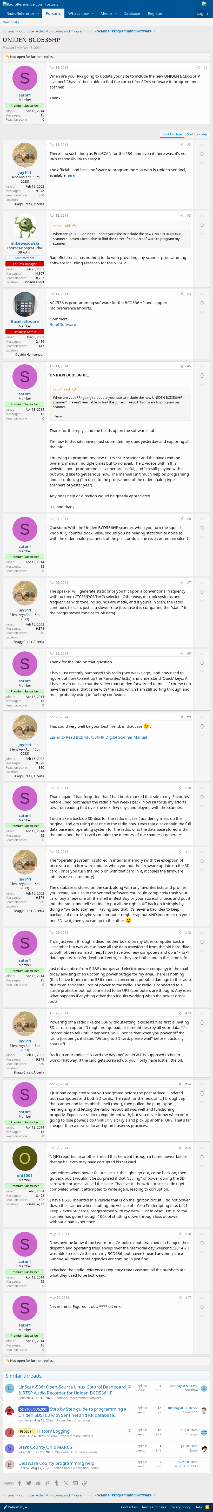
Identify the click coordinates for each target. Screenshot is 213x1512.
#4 (189, 294)
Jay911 (24, 172)
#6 (189, 519)
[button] (38, 13)
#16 (188, 1234)
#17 (188, 1297)
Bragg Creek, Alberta (29, 204)
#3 (189, 215)
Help (198, 1507)
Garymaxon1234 (186, 1466)
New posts (11, 22)
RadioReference (20, 13)
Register (155, 13)
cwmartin (25, 1420)
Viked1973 (26, 1452)
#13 (188, 1013)
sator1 (11, 47)
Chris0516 (190, 1412)
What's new (78, 13)
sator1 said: (62, 225)
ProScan (192, 1434)
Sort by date (172, 134)
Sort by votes (197, 134)
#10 (188, 788)
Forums (53, 13)
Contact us (129, 1507)
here (70, 175)
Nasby (193, 1450)
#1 (206, 67)
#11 (188, 851)
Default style (17, 1507)
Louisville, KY (35, 1204)
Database (131, 13)
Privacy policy (180, 1507)
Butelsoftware (25, 321)
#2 (189, 144)
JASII (21, 1436)
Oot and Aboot (33, 282)
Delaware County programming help (56, 1463)
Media (106, 13)
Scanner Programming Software (78, 1398)
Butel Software (63, 324)
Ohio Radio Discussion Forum (76, 1452)
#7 (189, 582)
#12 (188, 932)
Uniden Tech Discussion (73, 1420)
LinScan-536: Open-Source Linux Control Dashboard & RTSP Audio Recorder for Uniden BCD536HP (72, 1390)
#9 (189, 717)
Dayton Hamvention (29, 354)
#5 (189, 366)
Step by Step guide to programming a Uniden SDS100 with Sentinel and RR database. (72, 1412)
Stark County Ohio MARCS (45, 1447)
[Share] (198, 68)
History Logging (53, 1431)
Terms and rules (154, 1507)
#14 (188, 1084)
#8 (189, 653)
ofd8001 (25, 1175)
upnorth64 (26, 1398)
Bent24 (23, 1468)
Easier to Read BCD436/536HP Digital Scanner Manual (98, 737)
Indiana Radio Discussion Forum (75, 1468)
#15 (188, 1148)
